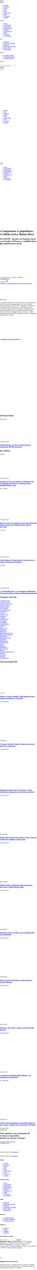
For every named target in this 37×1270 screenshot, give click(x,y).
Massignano (3, 631)
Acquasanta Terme (5, 600)
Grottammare (7, 26)
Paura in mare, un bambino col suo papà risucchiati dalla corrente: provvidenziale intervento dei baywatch (18, 525)
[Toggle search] (1, 163)
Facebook (6, 1228)
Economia (6, 7)
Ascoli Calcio (7, 13)
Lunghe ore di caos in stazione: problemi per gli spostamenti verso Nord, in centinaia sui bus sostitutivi (16, 483)
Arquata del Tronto (5, 610)
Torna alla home (4, 658)
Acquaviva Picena (5, 602)
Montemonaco (4, 641)
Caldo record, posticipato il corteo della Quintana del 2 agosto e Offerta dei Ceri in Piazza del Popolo (18, 1124)
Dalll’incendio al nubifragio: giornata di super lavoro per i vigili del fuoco (16, 886)
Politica (5, 8)
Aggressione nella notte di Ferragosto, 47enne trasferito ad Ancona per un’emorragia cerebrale (17, 791)
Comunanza (3, 621)
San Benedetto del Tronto (7, 652)
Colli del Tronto (4, 619)
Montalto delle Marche (6, 635)
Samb (5, 14)
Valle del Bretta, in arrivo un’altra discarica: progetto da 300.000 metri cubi (15, 446)
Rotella (2, 650)
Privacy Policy (7, 48)
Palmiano (2, 645)
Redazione (6, 42)
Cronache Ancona (8, 58)
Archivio (5, 17)
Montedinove (3, 636)
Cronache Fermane (8, 55)
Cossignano (3, 622)
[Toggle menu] (1, 69)
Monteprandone (7, 28)
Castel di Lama (7, 31)
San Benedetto (7, 25)
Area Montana (7, 36)
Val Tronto (6, 34)
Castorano (3, 617)
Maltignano (3, 630)
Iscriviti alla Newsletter (9, 46)
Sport (4, 10)
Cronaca (5, 5)
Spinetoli (2, 653)
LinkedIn (5, 1231)
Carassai (2, 613)
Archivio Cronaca (5, 605)
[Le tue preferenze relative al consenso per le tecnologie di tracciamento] (34, 1267)
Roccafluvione (4, 648)
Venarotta (2, 656)
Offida (5, 33)
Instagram (6, 1233)
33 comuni (6, 121)
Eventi (5, 11)
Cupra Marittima (4, 624)
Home (1, 0)
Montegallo (3, 639)
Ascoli (5, 23)
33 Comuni (6, 16)
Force (1, 627)
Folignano (6, 29)
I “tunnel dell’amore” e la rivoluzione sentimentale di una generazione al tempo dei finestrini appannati (18, 592)
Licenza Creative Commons (14, 1247)
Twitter (5, 1229)
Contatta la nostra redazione (7, 1141)
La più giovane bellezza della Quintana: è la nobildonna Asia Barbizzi (15, 1076)
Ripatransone (3, 647)
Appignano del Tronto (6, 603)
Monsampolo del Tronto (6, 633)
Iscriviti (19, 1239)
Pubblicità (6, 45)
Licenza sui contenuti (9, 43)
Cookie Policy (7, 49)
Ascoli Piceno (4, 611)
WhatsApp (16, 1152)
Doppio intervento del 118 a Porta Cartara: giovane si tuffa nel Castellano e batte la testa (18, 838)
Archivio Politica (4, 607)
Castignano (3, 616)
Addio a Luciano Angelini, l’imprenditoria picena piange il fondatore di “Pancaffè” (17, 697)
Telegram (15, 1156)
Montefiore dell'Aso (5, 638)
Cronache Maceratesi (9, 57)
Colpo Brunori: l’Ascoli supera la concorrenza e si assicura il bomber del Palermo (17, 561)
